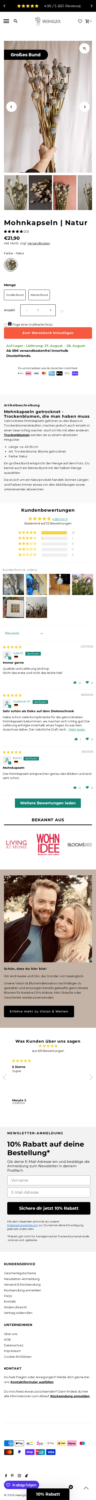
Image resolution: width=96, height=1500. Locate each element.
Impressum (12, 1351)
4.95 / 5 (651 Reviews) (62, 6)
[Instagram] (19, 1476)
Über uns (10, 1334)
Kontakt (10, 1301)
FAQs (8, 1296)
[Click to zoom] (84, 48)
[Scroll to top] (86, 1488)
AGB (7, 1339)
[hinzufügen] (62, 311)
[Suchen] (15, 21)
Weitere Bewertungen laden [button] (48, 803)
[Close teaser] (71, 1487)
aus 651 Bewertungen (48, 1051)
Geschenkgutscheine (20, 1273)
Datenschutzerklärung (22, 1225)
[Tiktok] (26, 1476)
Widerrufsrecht (15, 1307)
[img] (12, 647)
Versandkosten (38, 243)
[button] (14, 231)
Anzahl (9, 310)
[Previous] (4, 5)
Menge (10, 285)
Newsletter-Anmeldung (22, 1279)
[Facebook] (5, 1476)
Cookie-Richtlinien (17, 1356)
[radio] (10, 265)
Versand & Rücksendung (22, 1284)
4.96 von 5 (59, 519)
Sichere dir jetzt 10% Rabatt (49, 1208)
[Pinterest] (12, 1476)
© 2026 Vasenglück (17, 1495)
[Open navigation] (6, 21)
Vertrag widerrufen (18, 1313)
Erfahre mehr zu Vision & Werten (39, 1011)
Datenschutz (13, 1345)
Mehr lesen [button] (77, 729)
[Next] (91, 5)
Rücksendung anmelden (22, 1290)
